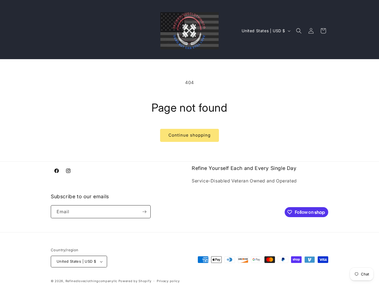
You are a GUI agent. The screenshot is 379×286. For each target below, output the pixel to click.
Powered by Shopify (134, 281)
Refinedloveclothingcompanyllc (91, 281)
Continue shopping (189, 135)
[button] (299, 31)
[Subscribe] (144, 211)
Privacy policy (168, 281)
